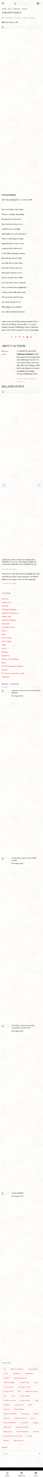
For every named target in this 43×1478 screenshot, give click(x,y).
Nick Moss (13, 569)
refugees (36, 1423)
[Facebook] (16, 337)
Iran (5, 1396)
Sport (4, 663)
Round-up (5, 656)
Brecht (6, 1373)
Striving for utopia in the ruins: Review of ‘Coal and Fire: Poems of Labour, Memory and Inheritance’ (19, 562)
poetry (33, 1418)
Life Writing (6, 638)
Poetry (24, 9)
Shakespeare (8, 1432)
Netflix (36, 1414)
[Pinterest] (20, 337)
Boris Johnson (33, 1369)
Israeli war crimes (10, 1400)
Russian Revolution (22, 1427)
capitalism (16, 1373)
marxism (7, 1409)
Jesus (37, 1400)
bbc (5, 1369)
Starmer (36, 1432)
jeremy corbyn (25, 1400)
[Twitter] (12, 337)
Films (4, 634)
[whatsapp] (30, 337)
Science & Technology (10, 659)
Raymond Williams (10, 1423)
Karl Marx (7, 1405)
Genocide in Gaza (24, 1387)
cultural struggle (9, 1382)
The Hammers (17, 1193)
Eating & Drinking (9, 620)
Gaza (35, 1382)
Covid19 (6, 1378)
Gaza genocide (9, 1387)
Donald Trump (24, 1382)
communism (29, 1373)
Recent (5, 684)
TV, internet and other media (13, 673)
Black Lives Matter (17, 1369)
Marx (30, 1405)
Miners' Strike (19, 1409)
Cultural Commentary (10, 613)
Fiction (4, 631)
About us (5, 599)
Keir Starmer (19, 1405)
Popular (15, 684)
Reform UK (24, 1423)
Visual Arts (6, 677)
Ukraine (6, 1441)
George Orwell (8, 1391)
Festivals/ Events (8, 627)
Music (4, 645)
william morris (18, 1441)
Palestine (7, 1418)
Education (5, 624)
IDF (19, 1391)
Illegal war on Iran (31, 1391)
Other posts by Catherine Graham (27, 380)
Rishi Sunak (7, 1427)
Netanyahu (25, 1414)
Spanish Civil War (23, 1432)
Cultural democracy (20, 1378)
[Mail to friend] (23, 337)
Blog (10, 9)
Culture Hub (6, 617)
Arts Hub (16, 9)
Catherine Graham (28, 18)
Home (4, 9)
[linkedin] (27, 337)
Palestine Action (20, 1418)
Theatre (5, 670)
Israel (13, 1396)
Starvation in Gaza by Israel (13, 1436)
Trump (29, 1436)
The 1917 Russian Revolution (12, 666)
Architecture (7, 602)
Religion (5, 652)
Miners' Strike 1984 (10, 1414)
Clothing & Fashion (9, 609)
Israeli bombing (25, 1396)
